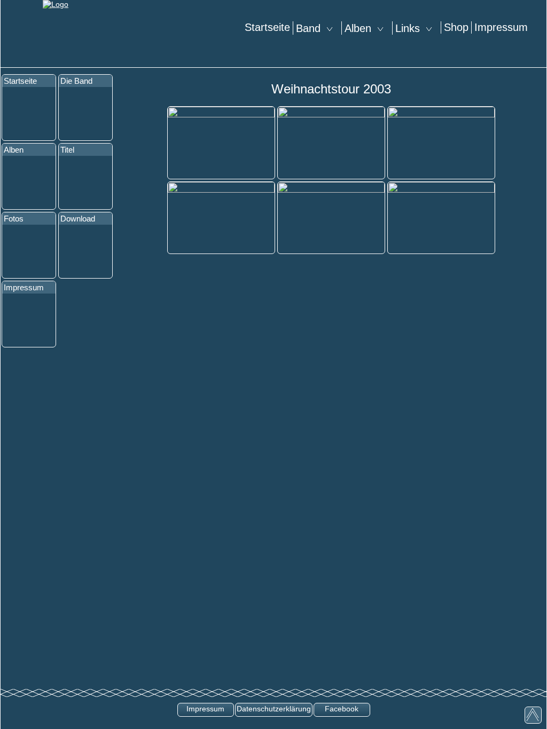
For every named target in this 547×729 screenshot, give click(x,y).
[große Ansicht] (221, 142)
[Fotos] (29, 251)
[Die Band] (85, 113)
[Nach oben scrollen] (533, 715)
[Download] (85, 251)
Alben (361, 28)
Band (311, 28)
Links (410, 28)
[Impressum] (29, 320)
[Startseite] (29, 113)
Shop (456, 27)
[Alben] (29, 182)
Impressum (501, 27)
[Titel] (85, 182)
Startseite (267, 27)
